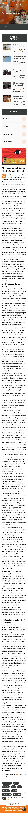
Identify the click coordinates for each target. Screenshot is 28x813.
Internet (19, 786)
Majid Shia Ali (6, 790)
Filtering (13, 786)
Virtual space (6, 798)
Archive (17, 4)
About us (22, 4)
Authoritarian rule (7, 783)
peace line (14, 790)
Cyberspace (16, 783)
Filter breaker (6, 786)
